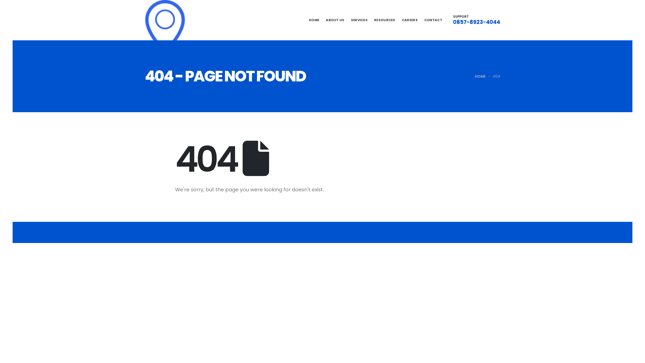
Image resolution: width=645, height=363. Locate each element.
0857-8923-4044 (476, 22)
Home (314, 20)
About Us (335, 20)
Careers (410, 20)
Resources (384, 20)
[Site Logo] (165, 20)
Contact (433, 20)
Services (359, 20)
